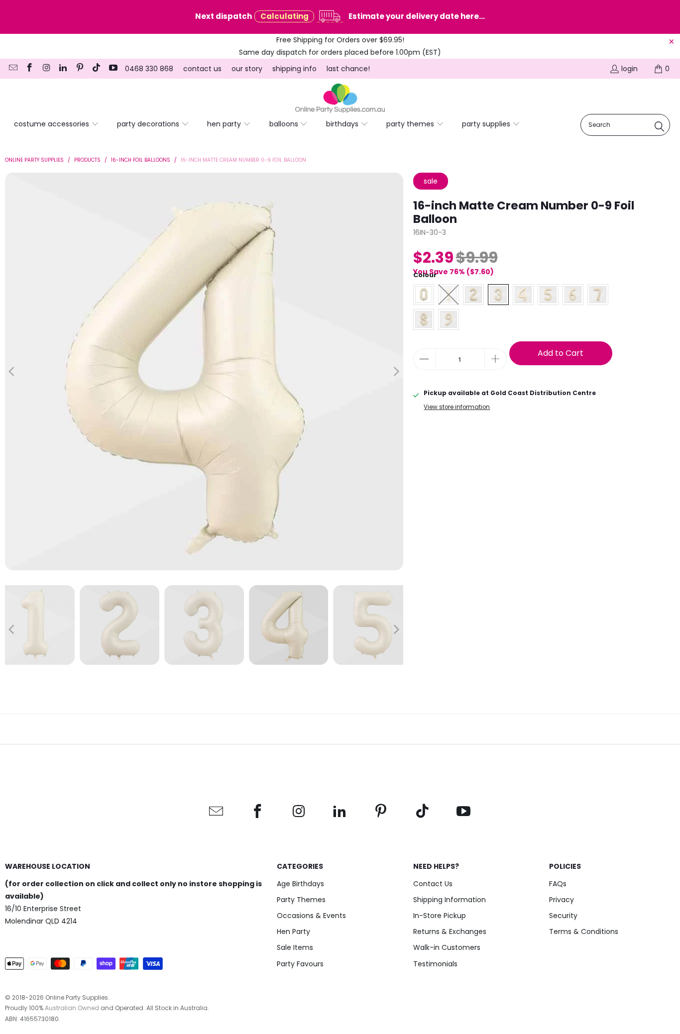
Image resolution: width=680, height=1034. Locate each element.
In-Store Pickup (439, 916)
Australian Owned (72, 1008)
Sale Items (295, 947)
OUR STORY (246, 68)
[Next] (396, 372)
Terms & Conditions (583, 931)
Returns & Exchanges (449, 931)
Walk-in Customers (446, 947)
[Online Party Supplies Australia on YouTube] (112, 69)
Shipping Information (449, 900)
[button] (56, 124)
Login (629, 69)
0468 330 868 (149, 68)
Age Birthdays (300, 884)
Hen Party (293, 931)
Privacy (561, 900)
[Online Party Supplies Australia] (340, 98)
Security (563, 916)
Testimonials (435, 964)
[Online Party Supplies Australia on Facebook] (29, 69)
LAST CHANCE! (348, 68)
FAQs (558, 884)
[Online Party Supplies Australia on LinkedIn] (63, 69)
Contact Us (433, 884)
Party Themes (301, 900)
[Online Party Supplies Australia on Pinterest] (79, 69)
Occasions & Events (311, 916)
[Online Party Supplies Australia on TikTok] (96, 69)
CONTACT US (202, 68)
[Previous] (12, 372)
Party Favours (300, 964)
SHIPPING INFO (294, 68)
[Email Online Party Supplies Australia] (12, 69)
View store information (457, 407)
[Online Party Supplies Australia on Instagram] (46, 69)
